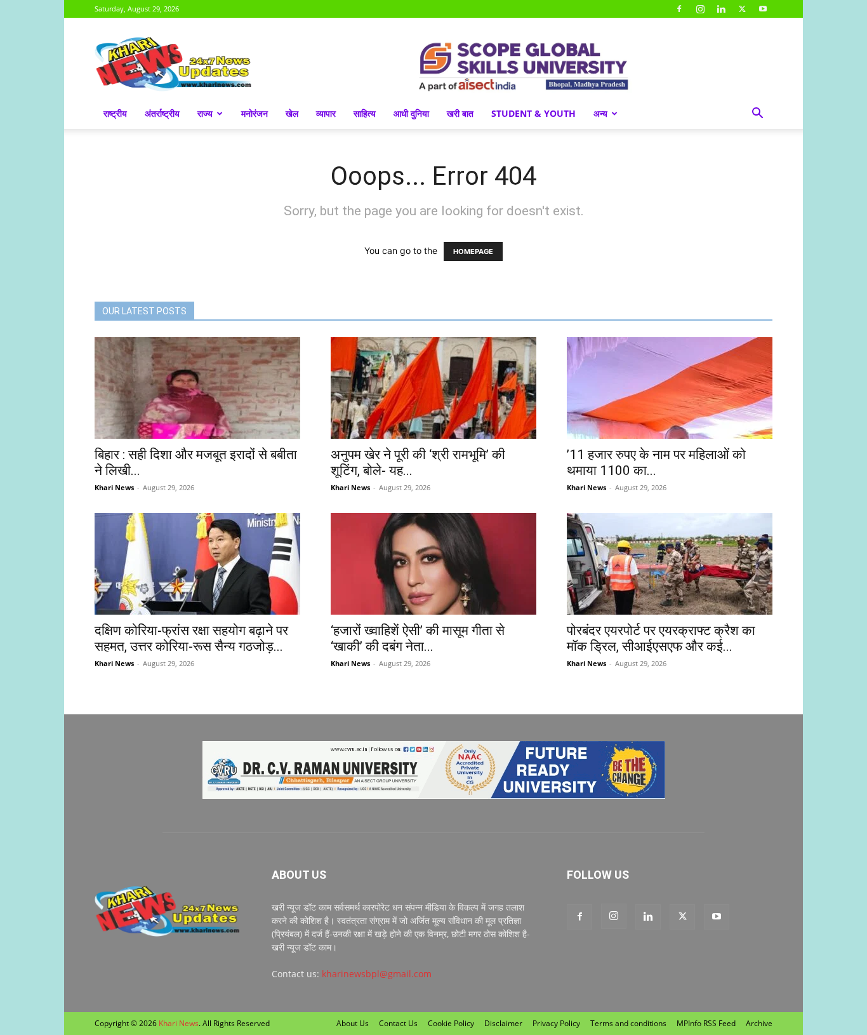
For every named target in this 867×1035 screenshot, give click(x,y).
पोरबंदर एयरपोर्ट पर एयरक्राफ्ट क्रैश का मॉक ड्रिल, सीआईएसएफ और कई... (661, 638)
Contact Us (398, 1023)
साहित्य (365, 113)
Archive (759, 1023)
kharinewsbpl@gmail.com (377, 974)
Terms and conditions (628, 1023)
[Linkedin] (721, 9)
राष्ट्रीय (115, 113)
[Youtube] (762, 9)
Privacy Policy (556, 1023)
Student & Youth (533, 113)
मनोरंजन (254, 113)
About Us (352, 1023)
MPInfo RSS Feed (706, 1023)
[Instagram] (700, 9)
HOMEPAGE (473, 251)
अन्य (600, 113)
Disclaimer (503, 1023)
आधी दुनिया (411, 113)
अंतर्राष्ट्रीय (162, 113)
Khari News (114, 487)
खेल (292, 113)
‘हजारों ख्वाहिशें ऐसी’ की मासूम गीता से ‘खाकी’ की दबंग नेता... (418, 638)
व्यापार (326, 113)
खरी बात (460, 113)
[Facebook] (679, 9)
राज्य (205, 113)
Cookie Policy (451, 1023)
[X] (741, 9)
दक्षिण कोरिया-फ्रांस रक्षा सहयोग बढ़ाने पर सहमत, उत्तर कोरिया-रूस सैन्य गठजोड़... (191, 638)
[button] (757, 115)
